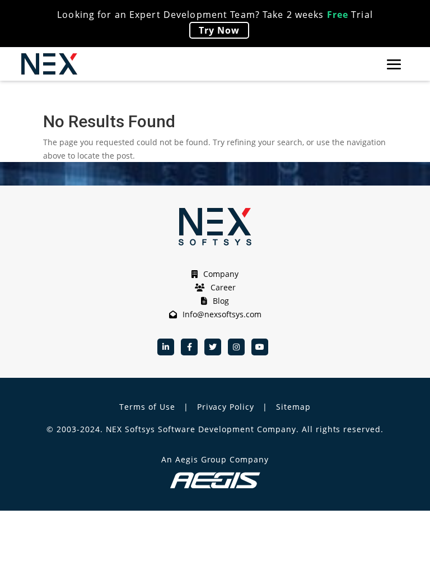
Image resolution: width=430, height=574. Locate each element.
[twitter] (212, 347)
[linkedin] (165, 347)
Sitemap (293, 406)
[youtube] (259, 347)
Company (221, 274)
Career (223, 287)
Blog (221, 300)
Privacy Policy (226, 406)
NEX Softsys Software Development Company (201, 429)
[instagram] (236, 347)
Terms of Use (147, 406)
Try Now (219, 30)
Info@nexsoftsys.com (222, 314)
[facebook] (189, 347)
